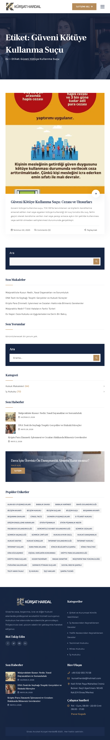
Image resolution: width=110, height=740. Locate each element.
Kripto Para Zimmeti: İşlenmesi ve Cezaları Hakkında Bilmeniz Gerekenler (45, 303)
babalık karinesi (63, 504)
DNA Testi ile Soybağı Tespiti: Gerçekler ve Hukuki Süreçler (36, 298)
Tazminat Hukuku (79, 643)
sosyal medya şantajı (71, 565)
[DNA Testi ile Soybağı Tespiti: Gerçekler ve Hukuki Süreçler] (11, 429)
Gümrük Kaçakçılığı (17, 535)
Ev (7, 59)
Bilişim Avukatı (14, 510)
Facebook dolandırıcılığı (20, 529)
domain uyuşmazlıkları (58, 516)
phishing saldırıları (17, 565)
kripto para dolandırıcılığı (74, 553)
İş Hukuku (33, 571)
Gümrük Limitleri (40, 535)
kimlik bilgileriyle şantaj (63, 547)
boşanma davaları (16, 516)
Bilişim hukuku (34, 510)
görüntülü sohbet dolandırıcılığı (53, 529)
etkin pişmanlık (47, 523)
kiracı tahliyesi (88, 547)
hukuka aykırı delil (62, 535)
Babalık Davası (43, 504)
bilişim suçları (54, 510)
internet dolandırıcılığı (60, 541)
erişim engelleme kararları (21, 523)
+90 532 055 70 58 (81, 672)
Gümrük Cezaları (84, 529)
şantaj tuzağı (67, 571)
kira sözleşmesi (15, 553)
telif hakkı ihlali (16, 571)
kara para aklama (37, 547)
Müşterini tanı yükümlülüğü (86, 559)
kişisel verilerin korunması (41, 553)
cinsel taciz (36, 516)
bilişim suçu (72, 510)
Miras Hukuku (77, 648)
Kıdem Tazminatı (39, 559)
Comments (44, 230)
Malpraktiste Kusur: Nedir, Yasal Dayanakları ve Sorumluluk (37, 292)
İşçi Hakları (49, 571)
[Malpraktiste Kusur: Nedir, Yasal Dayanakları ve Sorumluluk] (11, 417)
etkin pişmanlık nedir (70, 523)
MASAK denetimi (59, 559)
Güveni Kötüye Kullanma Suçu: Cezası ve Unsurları (51, 201)
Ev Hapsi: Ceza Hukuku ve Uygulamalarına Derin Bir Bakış (36, 314)
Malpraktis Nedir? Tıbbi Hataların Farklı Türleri (30, 308)
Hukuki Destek (14, 541)
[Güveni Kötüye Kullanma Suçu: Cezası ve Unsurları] (55, 143)
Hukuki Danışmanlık (87, 535)
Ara (12, 253)
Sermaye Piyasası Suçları (44, 565)
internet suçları (16, 547)
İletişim (17, 471)
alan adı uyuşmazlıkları (19, 504)
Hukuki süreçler (35, 541)
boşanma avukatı (91, 510)
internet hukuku (85, 541)
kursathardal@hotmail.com (86, 678)
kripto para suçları (17, 559)
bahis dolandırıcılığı (86, 504)
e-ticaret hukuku (83, 516)
